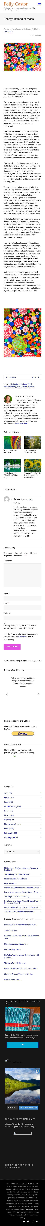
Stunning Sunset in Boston (16, 944)
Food (8, 802)
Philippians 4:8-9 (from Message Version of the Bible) (21, 869)
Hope (8, 811)
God (30, 384)
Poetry (9, 828)
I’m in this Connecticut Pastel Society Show (21, 892)
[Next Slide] (38, 693)
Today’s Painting (12, 930)
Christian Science (15, 384)
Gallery (22, 1218)
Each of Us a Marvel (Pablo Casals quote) (21, 968)
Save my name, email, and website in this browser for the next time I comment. (20, 626)
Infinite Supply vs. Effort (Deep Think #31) (11, 475)
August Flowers (10, 883)
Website (7, 613)
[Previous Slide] (6, 693)
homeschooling (10, 386)
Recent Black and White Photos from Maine (21, 888)
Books (9, 797)
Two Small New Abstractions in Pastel (19, 912)
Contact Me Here (32, 1209)
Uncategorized (11, 837)
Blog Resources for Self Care (15, 879)
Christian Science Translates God (18, 974)
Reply (30, 499)
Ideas (9, 815)
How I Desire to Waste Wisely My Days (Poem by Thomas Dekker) (21, 902)
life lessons (22, 386)
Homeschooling (12, 806)
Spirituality (8, 31)
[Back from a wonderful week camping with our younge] (22, 1086)
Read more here (21, 423)
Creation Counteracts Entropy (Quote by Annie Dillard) (32, 475)
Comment (8, 561)
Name (6, 593)
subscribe (22, 637)
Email (6, 603)
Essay (25, 384)
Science (31, 386)
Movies (9, 820)
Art (8, 793)
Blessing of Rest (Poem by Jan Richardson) (21, 907)
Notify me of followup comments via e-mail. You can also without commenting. (21, 637)
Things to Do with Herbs (15, 963)
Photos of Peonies (12, 949)
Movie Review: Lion (13, 979)
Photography (12, 824)
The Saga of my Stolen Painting (16, 896)
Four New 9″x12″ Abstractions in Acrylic (21, 925)
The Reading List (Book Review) (16, 874)
